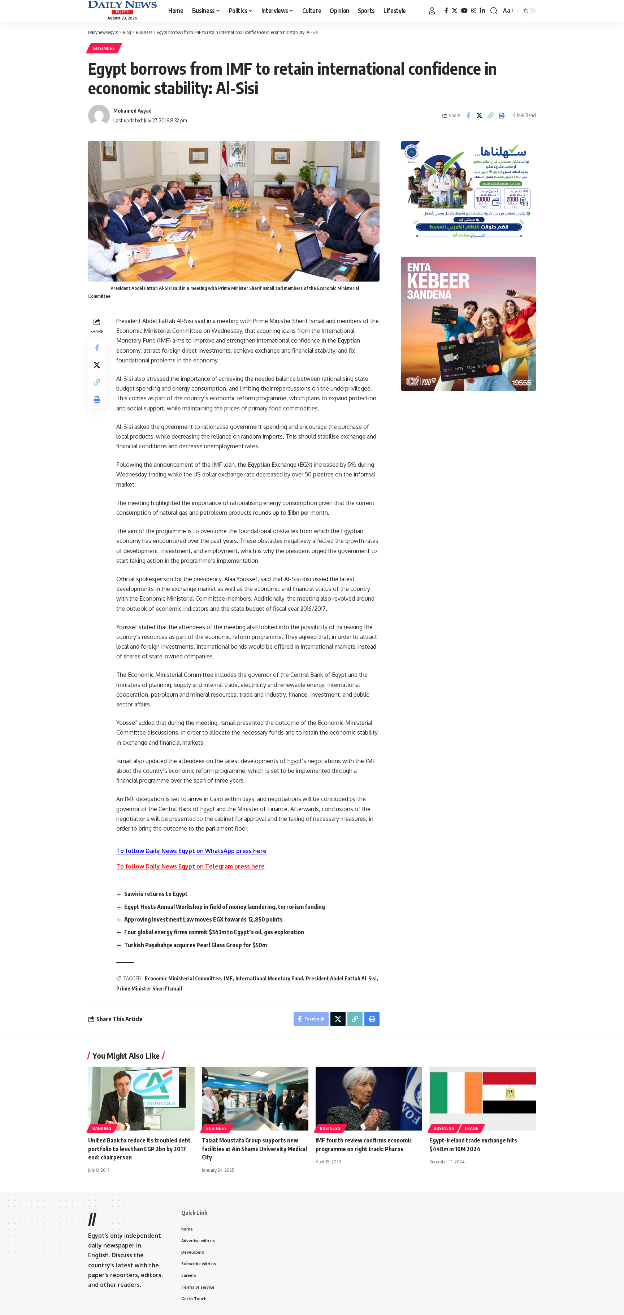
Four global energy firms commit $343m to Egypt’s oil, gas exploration (214, 932)
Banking (102, 1128)
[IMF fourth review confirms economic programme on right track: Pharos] (369, 1099)
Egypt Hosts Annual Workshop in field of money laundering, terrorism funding (224, 906)
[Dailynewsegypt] (122, 7)
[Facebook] (446, 11)
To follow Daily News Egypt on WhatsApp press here (191, 850)
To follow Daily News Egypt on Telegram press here (190, 866)
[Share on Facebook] (468, 115)
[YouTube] (464, 11)
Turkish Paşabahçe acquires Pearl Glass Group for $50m (195, 945)
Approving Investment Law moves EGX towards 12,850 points (203, 919)
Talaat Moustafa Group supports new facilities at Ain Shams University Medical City (254, 1149)
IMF (228, 978)
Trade (471, 1128)
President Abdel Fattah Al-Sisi (341, 978)
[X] (454, 11)
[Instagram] (473, 11)
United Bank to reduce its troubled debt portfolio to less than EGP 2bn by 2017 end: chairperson (139, 1149)
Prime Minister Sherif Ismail (149, 988)
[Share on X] (479, 115)
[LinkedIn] (482, 11)
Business (104, 48)
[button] (432, 10)
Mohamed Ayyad (132, 110)
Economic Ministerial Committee (183, 978)
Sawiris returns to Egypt (156, 893)
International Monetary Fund (269, 978)
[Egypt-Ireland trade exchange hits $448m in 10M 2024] (482, 1099)
